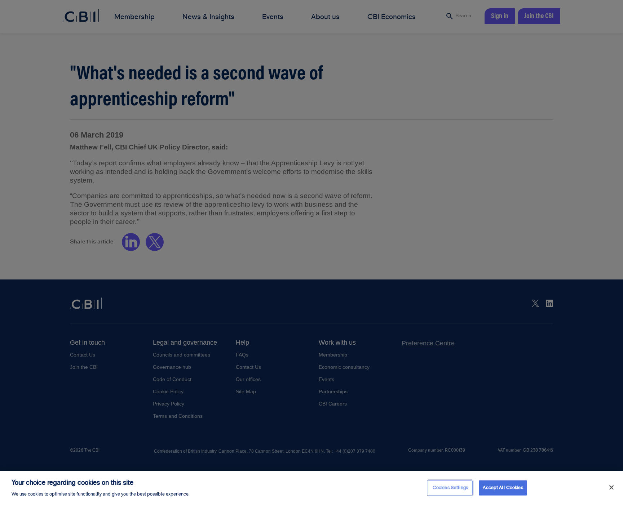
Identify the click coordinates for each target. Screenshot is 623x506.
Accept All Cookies (503, 488)
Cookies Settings (450, 488)
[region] (311, 488)
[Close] (611, 488)
